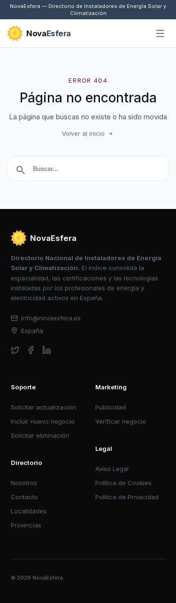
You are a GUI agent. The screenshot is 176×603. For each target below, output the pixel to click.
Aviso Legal (112, 468)
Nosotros (24, 483)
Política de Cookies (123, 483)
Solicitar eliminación (40, 435)
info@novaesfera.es (51, 318)
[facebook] (30, 350)
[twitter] (15, 350)
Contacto (24, 497)
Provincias (26, 525)
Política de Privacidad (127, 497)
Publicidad (110, 407)
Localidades (28, 511)
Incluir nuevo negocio (43, 421)
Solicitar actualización (43, 407)
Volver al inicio (83, 133)
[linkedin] (46, 350)
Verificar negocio (120, 421)
